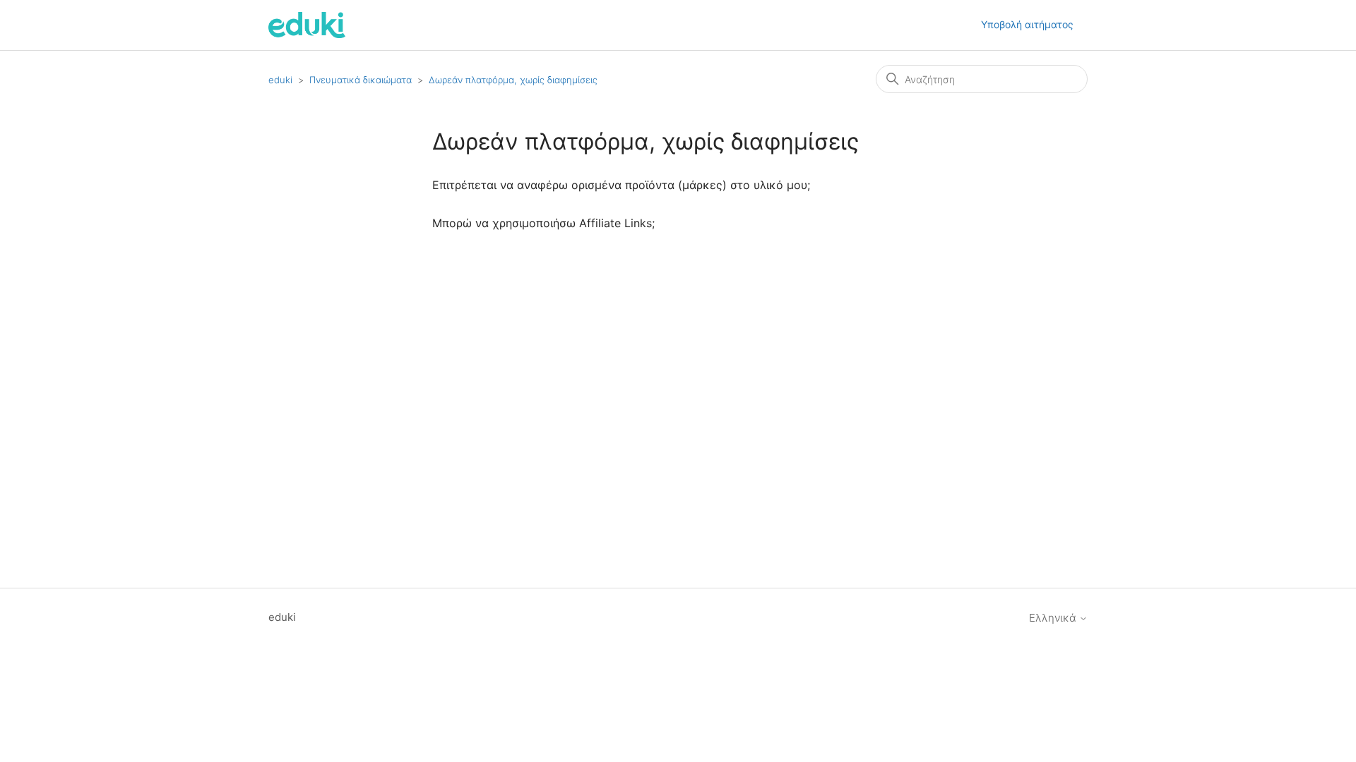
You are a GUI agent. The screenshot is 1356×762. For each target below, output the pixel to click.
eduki (280, 79)
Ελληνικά (1054, 618)
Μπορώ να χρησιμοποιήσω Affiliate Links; (543, 223)
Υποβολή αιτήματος (1027, 24)
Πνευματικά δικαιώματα (360, 79)
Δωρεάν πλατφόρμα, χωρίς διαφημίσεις (513, 79)
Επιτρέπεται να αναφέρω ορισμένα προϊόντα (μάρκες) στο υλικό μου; (621, 185)
